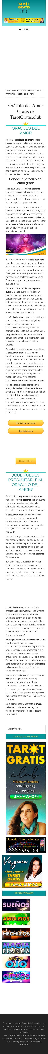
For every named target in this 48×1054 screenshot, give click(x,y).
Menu (26, 29)
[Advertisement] (24, 58)
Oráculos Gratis (25, 460)
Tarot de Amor (26, 430)
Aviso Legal (9, 1035)
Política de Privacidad (24, 1035)
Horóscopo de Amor (26, 422)
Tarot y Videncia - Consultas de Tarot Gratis (24, 8)
